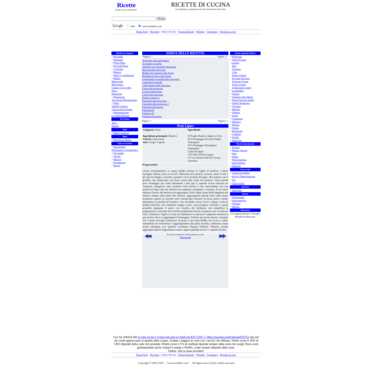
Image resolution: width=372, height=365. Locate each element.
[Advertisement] (214, 22)
